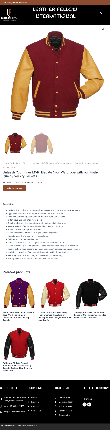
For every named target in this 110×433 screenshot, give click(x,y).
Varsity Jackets (16, 163)
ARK (37, 425)
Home (5, 163)
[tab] (8, 204)
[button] (101, 13)
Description (8, 204)
